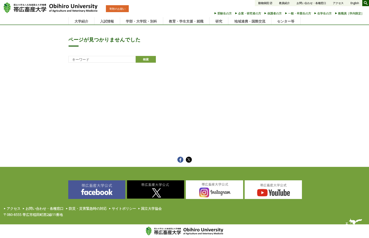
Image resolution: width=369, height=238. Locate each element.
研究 (218, 21)
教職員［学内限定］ (351, 13)
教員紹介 (284, 3)
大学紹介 (81, 21)
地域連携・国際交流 (249, 21)
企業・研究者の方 (249, 13)
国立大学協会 (151, 208)
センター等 (285, 21)
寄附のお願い (117, 9)
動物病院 (263, 3)
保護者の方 (274, 13)
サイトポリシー (124, 208)
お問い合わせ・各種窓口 (311, 3)
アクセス (338, 3)
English (354, 3)
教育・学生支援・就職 (186, 21)
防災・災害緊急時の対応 (88, 208)
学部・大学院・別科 (141, 21)
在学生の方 (324, 13)
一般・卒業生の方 (299, 13)
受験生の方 (224, 13)
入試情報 (107, 21)
